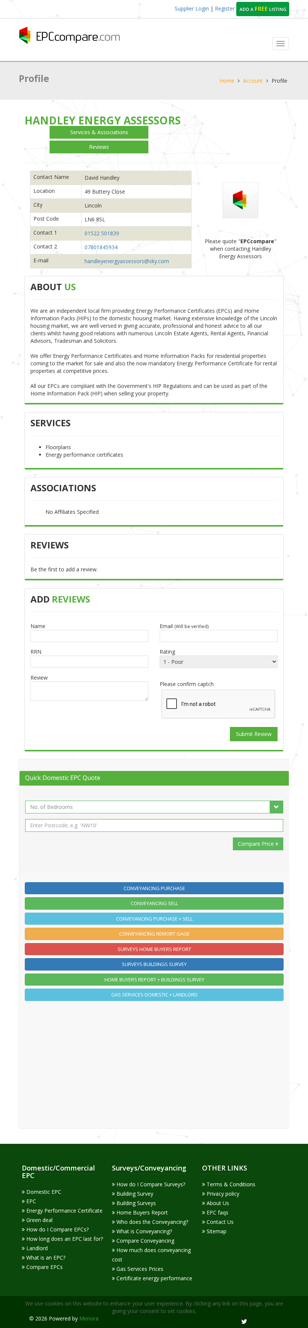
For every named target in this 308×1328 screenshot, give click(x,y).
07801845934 (101, 247)
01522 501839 (102, 233)
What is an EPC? (45, 1257)
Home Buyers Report (141, 1212)
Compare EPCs (44, 1266)
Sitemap (215, 1231)
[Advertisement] (154, 1059)
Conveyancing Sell (154, 903)
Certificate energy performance (153, 1278)
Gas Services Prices (139, 1268)
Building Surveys (135, 1203)
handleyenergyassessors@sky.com (127, 261)
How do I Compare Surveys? (150, 1184)
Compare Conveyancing (144, 1240)
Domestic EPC (43, 1191)
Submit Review (254, 733)
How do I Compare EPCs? (57, 1229)
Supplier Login (192, 8)
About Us (217, 1203)
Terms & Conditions (230, 1184)
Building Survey (134, 1193)
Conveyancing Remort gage (154, 933)
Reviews (99, 146)
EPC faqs (216, 1212)
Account (253, 80)
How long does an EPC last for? (64, 1238)
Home (226, 80)
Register (225, 8)
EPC (30, 1201)
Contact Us (219, 1221)
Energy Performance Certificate (64, 1210)
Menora (88, 1318)
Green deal (39, 1220)
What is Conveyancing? (143, 1231)
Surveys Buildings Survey (154, 964)
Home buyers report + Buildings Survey (154, 979)
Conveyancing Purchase (154, 888)
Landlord (36, 1248)
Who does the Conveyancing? (151, 1221)
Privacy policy (222, 1193)
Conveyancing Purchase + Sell (154, 918)
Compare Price (256, 843)
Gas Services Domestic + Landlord (154, 994)
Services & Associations (99, 132)
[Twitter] (244, 1321)
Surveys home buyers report (154, 949)
